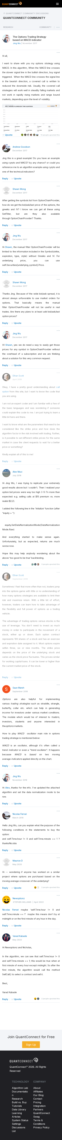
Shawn (8, 247)
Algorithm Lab (20, 1087)
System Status (20, 1120)
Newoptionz (19, 898)
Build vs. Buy (19, 1102)
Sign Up (31, 1044)
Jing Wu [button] (17, 43)
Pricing (37, 1102)
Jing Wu (17, 235)
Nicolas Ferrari (20, 814)
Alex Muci (17, 471)
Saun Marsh (18, 687)
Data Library (19, 1109)
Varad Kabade (20, 936)
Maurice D (18, 860)
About (36, 1087)
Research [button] (8, 27)
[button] (45, 28)
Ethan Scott (18, 375)
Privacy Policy (41, 1127)
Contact (37, 1098)
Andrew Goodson (21, 147)
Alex (7, 787)
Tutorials (17, 1105)
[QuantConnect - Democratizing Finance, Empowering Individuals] (12, 4)
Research (17, 1098)
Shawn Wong (19, 189)
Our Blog (38, 1095)
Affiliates (38, 1091)
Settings (16, 1123)
